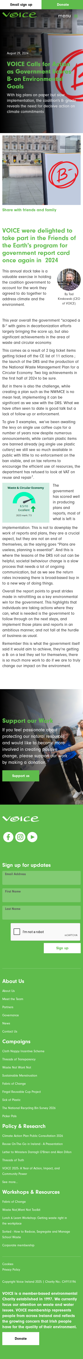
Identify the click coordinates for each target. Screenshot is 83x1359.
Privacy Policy (11, 1270)
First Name (13, 891)
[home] (18, 15)
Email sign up (21, 5)
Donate (63, 5)
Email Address (15, 874)
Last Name (13, 909)
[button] (68, 16)
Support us (21, 776)
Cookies (7, 1264)
